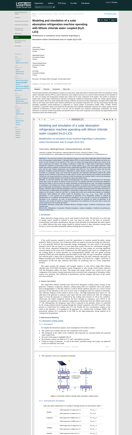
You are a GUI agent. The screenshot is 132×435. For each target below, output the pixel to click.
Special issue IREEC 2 (22, 86)
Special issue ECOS (22, 103)
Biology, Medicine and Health (21, 13)
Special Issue (20, 71)
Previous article (111, 14)
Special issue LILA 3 (22, 63)
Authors (50, 3)
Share (113, 20)
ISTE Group (62, 3)
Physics (17, 37)
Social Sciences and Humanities (20, 41)
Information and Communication (19, 29)
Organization (38, 3)
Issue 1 (18, 61)
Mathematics (18, 33)
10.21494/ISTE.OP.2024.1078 (62, 84)
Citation (106, 20)
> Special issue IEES (77, 14)
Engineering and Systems (21, 25)
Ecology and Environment (21, 21)
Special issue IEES (21, 82)
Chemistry (17, 18)
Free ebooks (85, 3)
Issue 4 (18, 137)
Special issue (20, 73)
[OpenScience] (23, 5)
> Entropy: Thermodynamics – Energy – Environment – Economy (54, 14)
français (114, 2)
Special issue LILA (21, 99)
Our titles (73, 3)
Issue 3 (18, 124)
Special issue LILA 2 (22, 80)
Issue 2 (18, 84)
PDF (99, 20)
